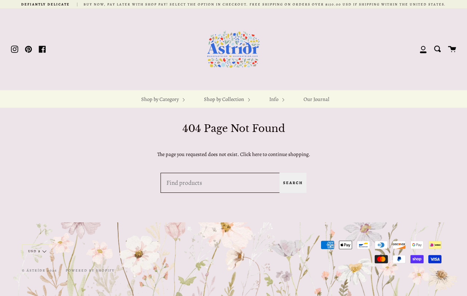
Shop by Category (160, 99)
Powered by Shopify (90, 270)
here (257, 154)
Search (293, 183)
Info (274, 99)
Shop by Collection (224, 99)
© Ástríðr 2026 (39, 270)
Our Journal (316, 99)
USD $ (34, 251)
